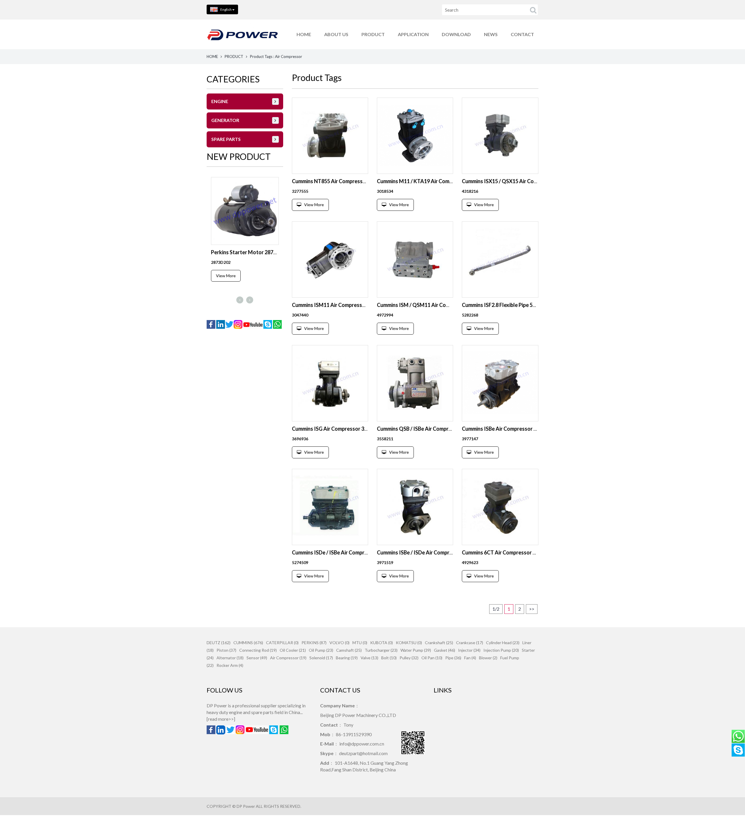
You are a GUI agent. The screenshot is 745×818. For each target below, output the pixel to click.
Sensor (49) (256, 657)
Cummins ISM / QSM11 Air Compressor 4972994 (433, 305)
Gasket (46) (444, 650)
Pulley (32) (409, 657)
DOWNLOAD (456, 34)
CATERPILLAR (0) (282, 642)
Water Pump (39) (415, 650)
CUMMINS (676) (248, 642)
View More (226, 275)
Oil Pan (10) (431, 657)
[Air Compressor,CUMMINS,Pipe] (500, 259)
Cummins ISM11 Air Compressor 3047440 (340, 305)
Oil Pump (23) (321, 650)
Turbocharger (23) (381, 650)
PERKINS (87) (314, 642)
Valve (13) (369, 657)
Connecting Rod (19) (258, 650)
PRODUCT (373, 34)
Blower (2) (488, 657)
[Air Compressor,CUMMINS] (330, 136)
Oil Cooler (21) (293, 650)
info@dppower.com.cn (361, 743)
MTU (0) (359, 642)
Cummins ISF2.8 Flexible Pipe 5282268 (506, 305)
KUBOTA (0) (381, 642)
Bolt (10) (389, 657)
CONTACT (522, 34)
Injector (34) (469, 650)
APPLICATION (413, 34)
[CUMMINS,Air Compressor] (415, 383)
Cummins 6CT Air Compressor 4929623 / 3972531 (519, 552)
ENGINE (219, 101)
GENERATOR (225, 120)
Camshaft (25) (349, 650)
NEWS (491, 34)
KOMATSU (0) (409, 642)
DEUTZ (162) (218, 642)
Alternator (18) (230, 657)
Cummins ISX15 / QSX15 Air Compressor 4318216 (519, 181)
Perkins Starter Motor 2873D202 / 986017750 (265, 252)
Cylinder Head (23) (502, 642)
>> (531, 609)
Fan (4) (470, 657)
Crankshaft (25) (439, 642)
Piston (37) (226, 650)
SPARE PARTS (226, 139)
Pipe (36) (453, 657)
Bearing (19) (347, 657)
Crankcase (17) (469, 642)
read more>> (221, 719)
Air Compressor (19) (288, 657)
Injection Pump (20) (501, 650)
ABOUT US (336, 34)
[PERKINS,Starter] (245, 211)
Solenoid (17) (321, 657)
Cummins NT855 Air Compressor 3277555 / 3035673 (352, 181)
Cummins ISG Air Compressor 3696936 (337, 428)
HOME (304, 34)
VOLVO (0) (339, 642)
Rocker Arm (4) (230, 665)
